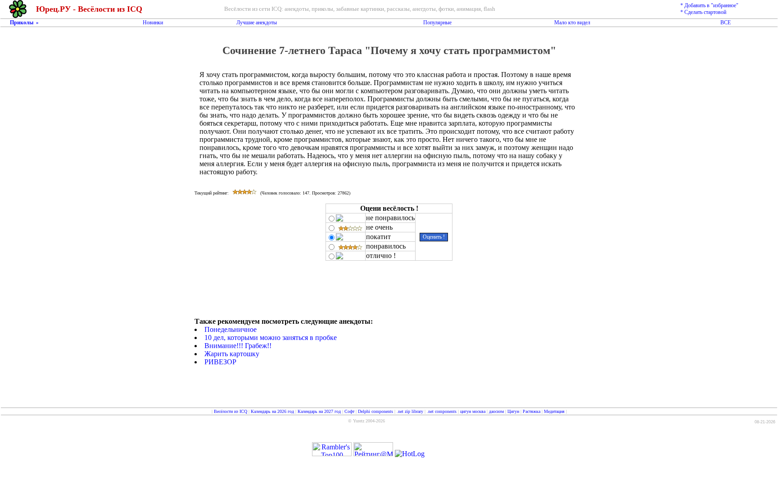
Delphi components (375, 411)
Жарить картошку (231, 354)
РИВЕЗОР (220, 362)
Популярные (437, 22)
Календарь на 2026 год (272, 411)
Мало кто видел (572, 22)
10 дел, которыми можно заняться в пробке (270, 337)
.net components (442, 411)
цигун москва (472, 411)
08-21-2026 (765, 422)
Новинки (153, 22)
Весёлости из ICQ (230, 411)
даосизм (496, 411)
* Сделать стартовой (703, 12)
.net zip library (410, 411)
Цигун (513, 411)
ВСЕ (725, 22)
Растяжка (531, 411)
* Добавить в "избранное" (709, 5)
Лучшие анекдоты (256, 22)
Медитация (554, 411)
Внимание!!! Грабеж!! (237, 345)
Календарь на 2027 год (319, 411)
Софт (349, 411)
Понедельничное (230, 329)
